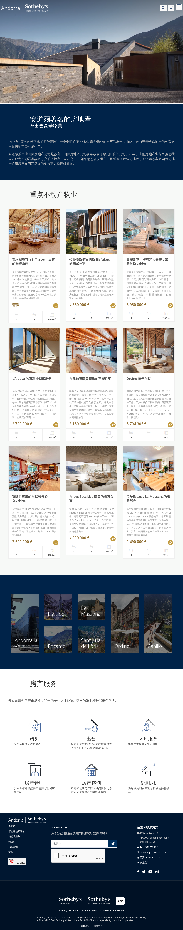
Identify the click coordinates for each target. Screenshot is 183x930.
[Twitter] (143, 871)
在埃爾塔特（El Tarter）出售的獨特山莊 (33, 261)
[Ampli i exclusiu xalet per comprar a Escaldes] (34, 468)
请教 (16, 305)
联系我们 (144, 862)
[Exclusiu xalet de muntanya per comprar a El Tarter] (34, 231)
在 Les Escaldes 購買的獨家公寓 (91, 498)
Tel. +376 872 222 (148, 847)
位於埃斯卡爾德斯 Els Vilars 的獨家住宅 (89, 261)
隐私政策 (85, 925)
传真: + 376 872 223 (149, 857)
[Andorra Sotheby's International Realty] (27, 819)
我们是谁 (13, 846)
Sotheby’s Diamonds (69, 910)
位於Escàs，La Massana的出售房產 (148, 498)
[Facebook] (138, 871)
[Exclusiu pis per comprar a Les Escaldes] (91, 468)
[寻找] (163, 8)
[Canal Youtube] (150, 871)
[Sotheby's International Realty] (98, 900)
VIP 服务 (148, 738)
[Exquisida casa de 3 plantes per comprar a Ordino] (91, 350)
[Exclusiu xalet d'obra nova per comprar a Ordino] (148, 350)
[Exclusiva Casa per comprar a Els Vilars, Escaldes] (91, 231)
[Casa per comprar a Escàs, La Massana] (148, 468)
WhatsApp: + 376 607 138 (152, 852)
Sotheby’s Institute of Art (112, 910)
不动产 (11, 826)
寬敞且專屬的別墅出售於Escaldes (30, 498)
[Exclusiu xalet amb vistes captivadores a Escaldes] (148, 231)
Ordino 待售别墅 (139, 378)
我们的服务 (14, 836)
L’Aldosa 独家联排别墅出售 (32, 378)
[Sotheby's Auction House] (70, 900)
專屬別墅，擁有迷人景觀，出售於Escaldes (147, 261)
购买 (34, 738)
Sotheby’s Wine (89, 910)
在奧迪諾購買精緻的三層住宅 (90, 378)
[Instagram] (157, 871)
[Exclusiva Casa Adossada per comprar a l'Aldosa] (34, 350)
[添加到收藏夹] (56, 306)
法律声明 (98, 925)
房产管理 (34, 782)
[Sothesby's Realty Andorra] (24, 8)
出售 (91, 738)
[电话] (171, 8)
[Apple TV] (120, 900)
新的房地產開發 (16, 831)
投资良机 (148, 782)
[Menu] (179, 6)
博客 (10, 851)
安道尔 (11, 841)
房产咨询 (91, 782)
